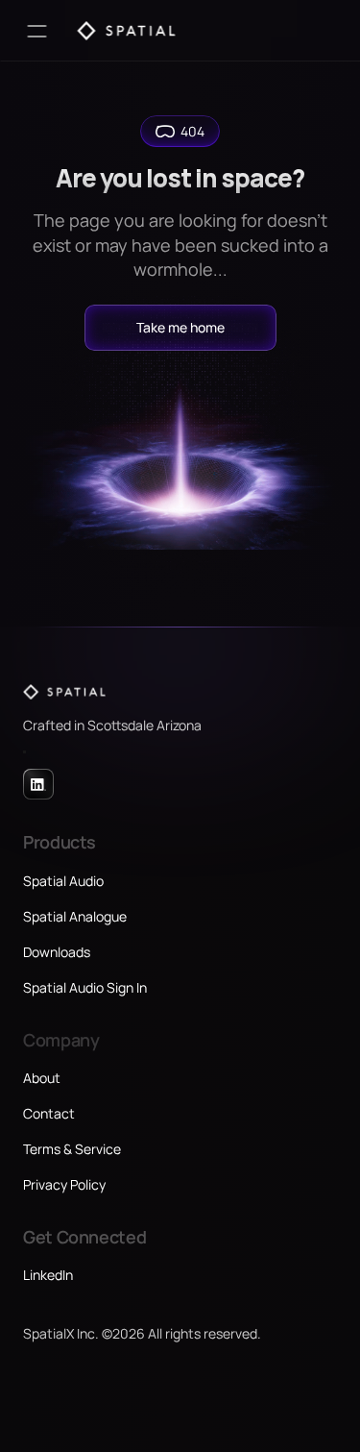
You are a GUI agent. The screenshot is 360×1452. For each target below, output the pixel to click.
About (41, 1078)
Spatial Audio (63, 881)
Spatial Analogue (75, 916)
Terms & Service (72, 1149)
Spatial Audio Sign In (85, 987)
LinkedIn (48, 1275)
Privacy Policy (64, 1184)
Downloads (56, 952)
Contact (49, 1113)
